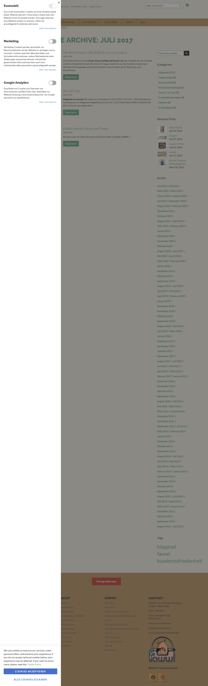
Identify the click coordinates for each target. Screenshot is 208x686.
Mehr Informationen (47, 28)
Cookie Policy (34, 664)
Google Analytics (52, 83)
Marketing (52, 41)
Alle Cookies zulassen (30, 679)
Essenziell (52, 6)
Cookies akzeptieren (30, 671)
